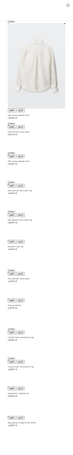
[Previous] (12, 110)
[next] (21, 110)
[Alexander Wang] (19, 5)
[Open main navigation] (68, 5)
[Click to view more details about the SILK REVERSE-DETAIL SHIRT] (36, 66)
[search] (56, 5)
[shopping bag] (62, 5)
